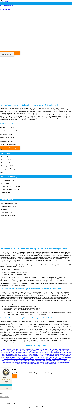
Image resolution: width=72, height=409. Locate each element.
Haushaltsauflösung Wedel (48, 363)
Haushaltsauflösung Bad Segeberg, (50, 351)
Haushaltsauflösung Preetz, (60, 359)
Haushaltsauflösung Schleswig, (29, 362)
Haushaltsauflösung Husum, (36, 355)
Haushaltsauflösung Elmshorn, (36, 352)
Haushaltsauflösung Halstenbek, (51, 354)
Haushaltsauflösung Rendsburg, (61, 360)
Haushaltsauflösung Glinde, (34, 354)
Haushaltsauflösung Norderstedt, (26, 359)
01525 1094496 (4, 397)
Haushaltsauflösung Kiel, (26, 349)
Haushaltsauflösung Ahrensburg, (61, 349)
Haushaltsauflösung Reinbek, (44, 360)
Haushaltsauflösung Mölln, (52, 357)
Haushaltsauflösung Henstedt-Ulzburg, (17, 355)
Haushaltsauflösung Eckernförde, (18, 352)
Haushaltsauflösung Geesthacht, (17, 354)
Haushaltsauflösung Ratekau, (28, 360)
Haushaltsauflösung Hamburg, (10, 349)
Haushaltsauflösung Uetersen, (32, 363)
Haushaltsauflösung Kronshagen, (19, 357)
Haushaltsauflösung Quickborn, (11, 360)
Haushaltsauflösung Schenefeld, (12, 362)
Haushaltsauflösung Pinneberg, (44, 359)
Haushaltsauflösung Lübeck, (36, 357)
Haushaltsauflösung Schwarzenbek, (48, 362)
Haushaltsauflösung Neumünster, (42, 349)
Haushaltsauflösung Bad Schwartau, (30, 351)
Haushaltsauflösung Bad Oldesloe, (10, 351)
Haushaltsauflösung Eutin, (52, 352)
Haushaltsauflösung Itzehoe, (52, 355)
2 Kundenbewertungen (6, 385)
